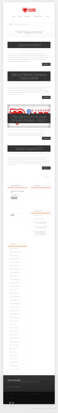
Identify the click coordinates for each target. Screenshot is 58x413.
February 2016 (15, 366)
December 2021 (16, 265)
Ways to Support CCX (29, 149)
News (35, 50)
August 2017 (15, 321)
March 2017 (15, 328)
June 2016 (14, 355)
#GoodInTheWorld (31, 129)
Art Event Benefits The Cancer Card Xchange (41, 222)
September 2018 (16, 303)
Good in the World (29, 45)
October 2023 (15, 255)
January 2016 (15, 369)
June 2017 (14, 324)
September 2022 (16, 262)
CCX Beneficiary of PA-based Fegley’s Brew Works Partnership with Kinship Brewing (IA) (41, 233)
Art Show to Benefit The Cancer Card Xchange (41, 227)
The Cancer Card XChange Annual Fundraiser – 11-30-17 (29, 118)
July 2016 (14, 352)
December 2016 (16, 338)
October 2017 (15, 317)
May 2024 (14, 248)
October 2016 (15, 345)
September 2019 (16, 286)
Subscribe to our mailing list (17, 191)
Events (42, 129)
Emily (23, 50)
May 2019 (14, 290)
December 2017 (16, 310)
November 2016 (16, 341)
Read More (46, 64)
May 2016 (14, 359)
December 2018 (16, 296)
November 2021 (16, 269)
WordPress (52, 408)
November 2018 (16, 300)
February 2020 (15, 283)
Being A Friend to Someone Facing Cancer (29, 76)
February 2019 (15, 293)
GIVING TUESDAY (39, 218)
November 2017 (16, 314)
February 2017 (15, 331)
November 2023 (16, 252)
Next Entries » (47, 177)
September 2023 (16, 258)
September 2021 (16, 272)
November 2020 (16, 279)
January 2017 (15, 334)
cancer (35, 83)
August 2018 (15, 307)
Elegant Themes (38, 408)
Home (10, 24)
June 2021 (14, 276)
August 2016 (15, 348)
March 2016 (15, 362)
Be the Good (38, 215)
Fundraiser (40, 153)
